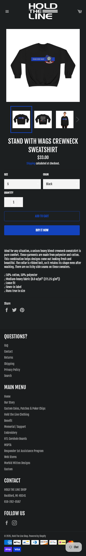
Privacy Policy (12, 369)
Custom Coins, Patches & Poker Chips (25, 408)
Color (46, 174)
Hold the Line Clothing (16, 414)
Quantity (8, 192)
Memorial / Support (15, 426)
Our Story (9, 402)
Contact (8, 351)
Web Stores (10, 457)
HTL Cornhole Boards (15, 438)
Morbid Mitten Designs (17, 463)
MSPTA (7, 445)
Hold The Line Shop (20, 536)
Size (6, 174)
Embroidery (10, 432)
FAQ (6, 345)
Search (8, 376)
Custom (8, 469)
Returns (8, 357)
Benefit (8, 420)
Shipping (31, 163)
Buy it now (42, 230)
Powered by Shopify (37, 536)
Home (7, 396)
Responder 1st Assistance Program (23, 451)
